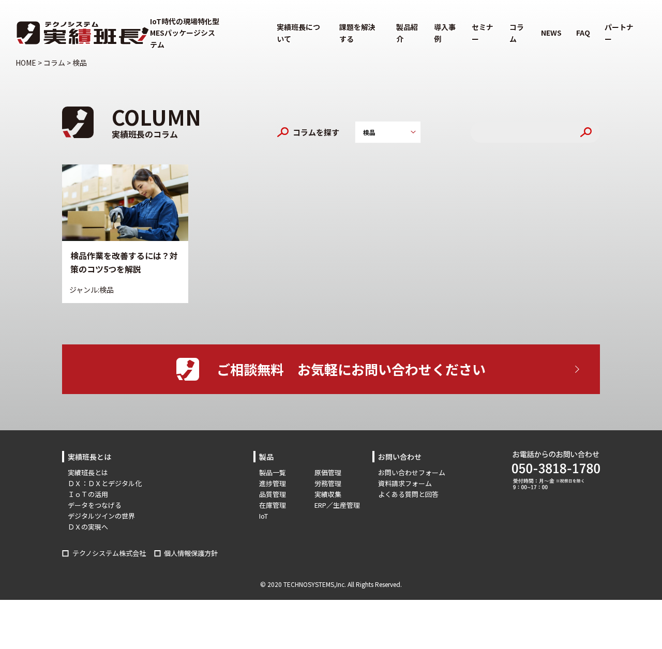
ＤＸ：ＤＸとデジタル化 (105, 483)
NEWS (551, 32)
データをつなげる (95, 505)
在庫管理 (272, 505)
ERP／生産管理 (337, 505)
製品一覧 (272, 472)
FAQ (583, 32)
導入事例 (445, 32)
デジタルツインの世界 (101, 516)
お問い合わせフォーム (411, 472)
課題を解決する (357, 32)
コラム (516, 32)
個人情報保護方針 (191, 553)
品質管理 (272, 494)
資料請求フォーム (405, 483)
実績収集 (327, 494)
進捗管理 (272, 483)
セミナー (482, 32)
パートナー (619, 32)
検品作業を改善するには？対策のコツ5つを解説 (124, 262)
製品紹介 (407, 32)
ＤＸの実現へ (88, 527)
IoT (263, 516)
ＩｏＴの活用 (88, 494)
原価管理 (327, 472)
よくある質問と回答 (408, 494)
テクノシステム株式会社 (109, 553)
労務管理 (327, 483)
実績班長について (298, 32)
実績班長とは (88, 472)
